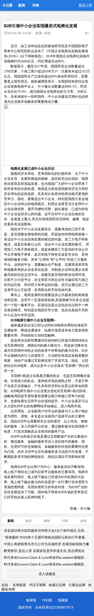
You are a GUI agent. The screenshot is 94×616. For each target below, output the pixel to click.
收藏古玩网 (57, 585)
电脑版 (63, 600)
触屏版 (31, 600)
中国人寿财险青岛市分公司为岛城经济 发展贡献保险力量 (46, 544)
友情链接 (19, 585)
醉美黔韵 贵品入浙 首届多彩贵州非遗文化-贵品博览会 (44, 551)
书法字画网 (37, 585)
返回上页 (85, 5)
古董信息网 (76, 585)
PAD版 (47, 600)
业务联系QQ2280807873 (54, 607)
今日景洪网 (7, 6)
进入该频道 (47, 574)
